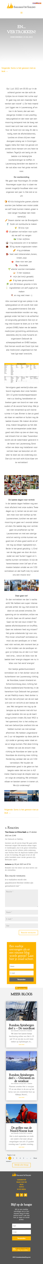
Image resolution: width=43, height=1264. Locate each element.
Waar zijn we (21, 1182)
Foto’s (21, 1187)
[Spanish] (41, 3)
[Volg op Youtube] (25, 1195)
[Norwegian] (39, 3)
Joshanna (8, 864)
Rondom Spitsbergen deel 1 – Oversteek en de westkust (21, 1078)
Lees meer (21, 1044)
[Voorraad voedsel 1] (21, 382)
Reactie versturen (28, 932)
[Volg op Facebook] (21, 1195)
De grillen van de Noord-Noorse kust (21, 1129)
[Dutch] (33, 3)
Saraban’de (21, 1180)
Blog (21, 1184)
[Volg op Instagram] (17, 1195)
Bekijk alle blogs (21, 1165)
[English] (35, 3)
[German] (37, 3)
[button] (10, 479)
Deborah (18, 37)
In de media (21, 1189)
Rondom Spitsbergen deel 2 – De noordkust (21, 1026)
